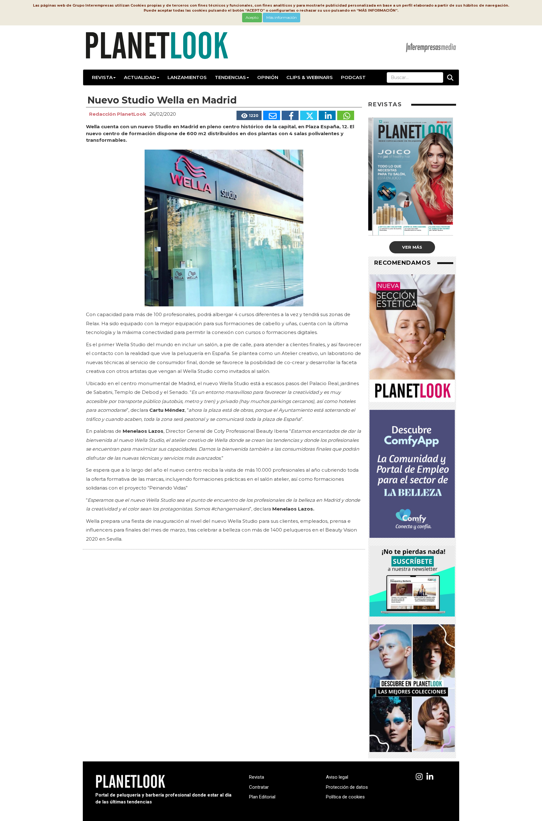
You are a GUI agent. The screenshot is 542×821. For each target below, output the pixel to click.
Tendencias (230, 77)
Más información (281, 17)
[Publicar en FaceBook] (290, 115)
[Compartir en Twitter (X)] (308, 115)
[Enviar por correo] (271, 115)
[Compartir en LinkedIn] (327, 115)
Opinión (267, 77)
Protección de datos (347, 787)
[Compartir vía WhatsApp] (345, 115)
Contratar (259, 787)
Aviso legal (337, 777)
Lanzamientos (187, 77)
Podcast (353, 77)
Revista (102, 77)
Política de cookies (345, 797)
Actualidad (140, 77)
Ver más (412, 247)
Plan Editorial (262, 797)
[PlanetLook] (419, 777)
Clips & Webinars (309, 77)
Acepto (252, 17)
